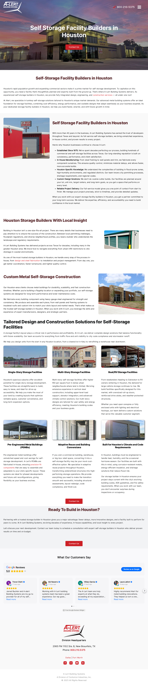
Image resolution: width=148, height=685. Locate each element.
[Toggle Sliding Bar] (140, 7)
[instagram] (71, 663)
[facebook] (65, 663)
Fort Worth (77, 657)
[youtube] (77, 663)
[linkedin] (83, 663)
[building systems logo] (74, 625)
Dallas (68, 657)
